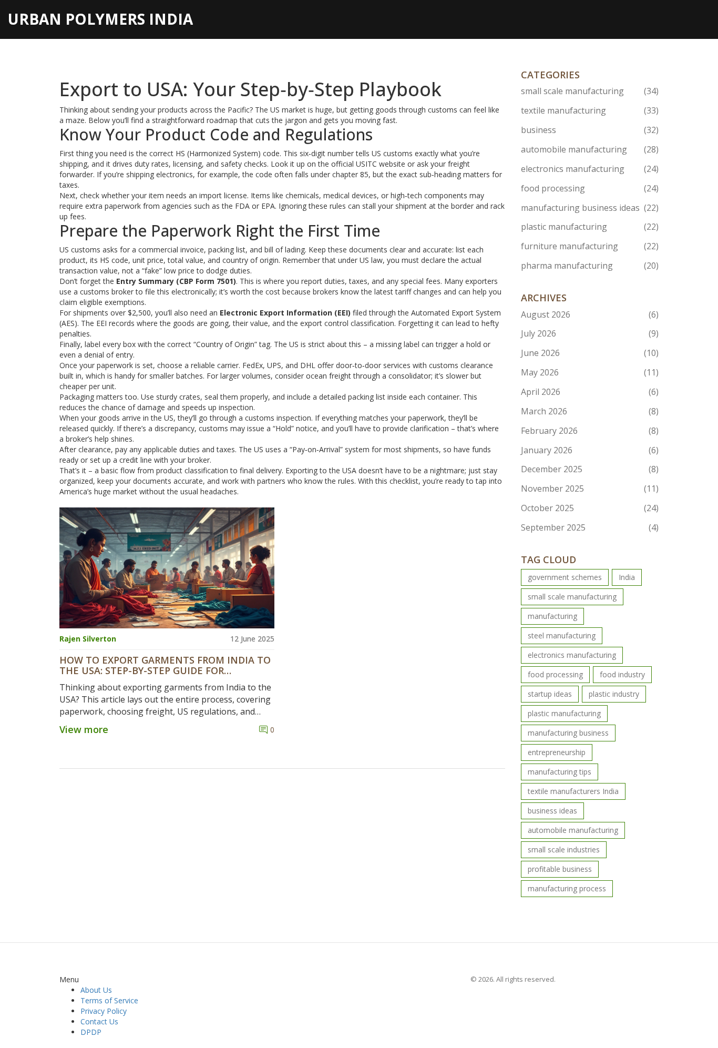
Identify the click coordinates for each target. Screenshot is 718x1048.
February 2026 (590, 430)
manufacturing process (567, 888)
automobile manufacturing (590, 149)
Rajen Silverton (87, 639)
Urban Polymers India (100, 19)
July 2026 (590, 333)
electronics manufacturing (590, 169)
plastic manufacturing (590, 226)
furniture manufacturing (590, 246)
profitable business (560, 869)
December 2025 (590, 469)
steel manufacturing (562, 635)
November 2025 (590, 488)
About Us (96, 990)
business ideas (552, 811)
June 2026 (590, 353)
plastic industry (614, 694)
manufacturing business (568, 733)
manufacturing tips (559, 772)
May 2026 (590, 372)
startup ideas (550, 694)
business (590, 130)
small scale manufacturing (590, 91)
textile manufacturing (590, 110)
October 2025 (590, 508)
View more (83, 729)
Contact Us (99, 1021)
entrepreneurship (557, 752)
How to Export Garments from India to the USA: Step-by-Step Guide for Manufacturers (165, 665)
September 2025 (590, 527)
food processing (590, 188)
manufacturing (552, 616)
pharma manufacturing (590, 265)
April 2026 (590, 392)
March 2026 (590, 411)
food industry (622, 674)
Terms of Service (109, 1000)
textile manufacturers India (573, 791)
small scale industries (564, 849)
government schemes (565, 577)
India (627, 577)
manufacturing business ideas (590, 207)
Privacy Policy (103, 1011)
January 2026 (590, 450)
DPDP (90, 1032)
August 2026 (590, 314)
